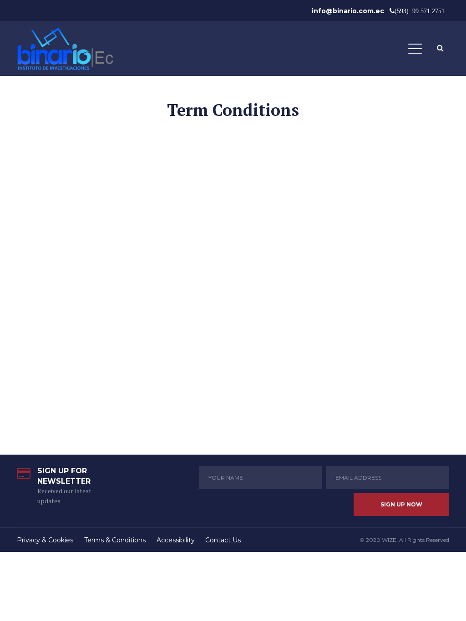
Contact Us (223, 540)
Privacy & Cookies (45, 540)
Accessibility (176, 540)
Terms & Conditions (115, 540)
